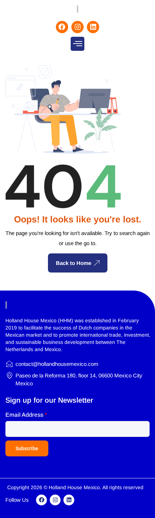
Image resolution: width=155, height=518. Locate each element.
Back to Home (73, 263)
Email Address (26, 415)
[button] (77, 44)
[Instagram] (77, 27)
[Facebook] (62, 27)
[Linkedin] (93, 27)
